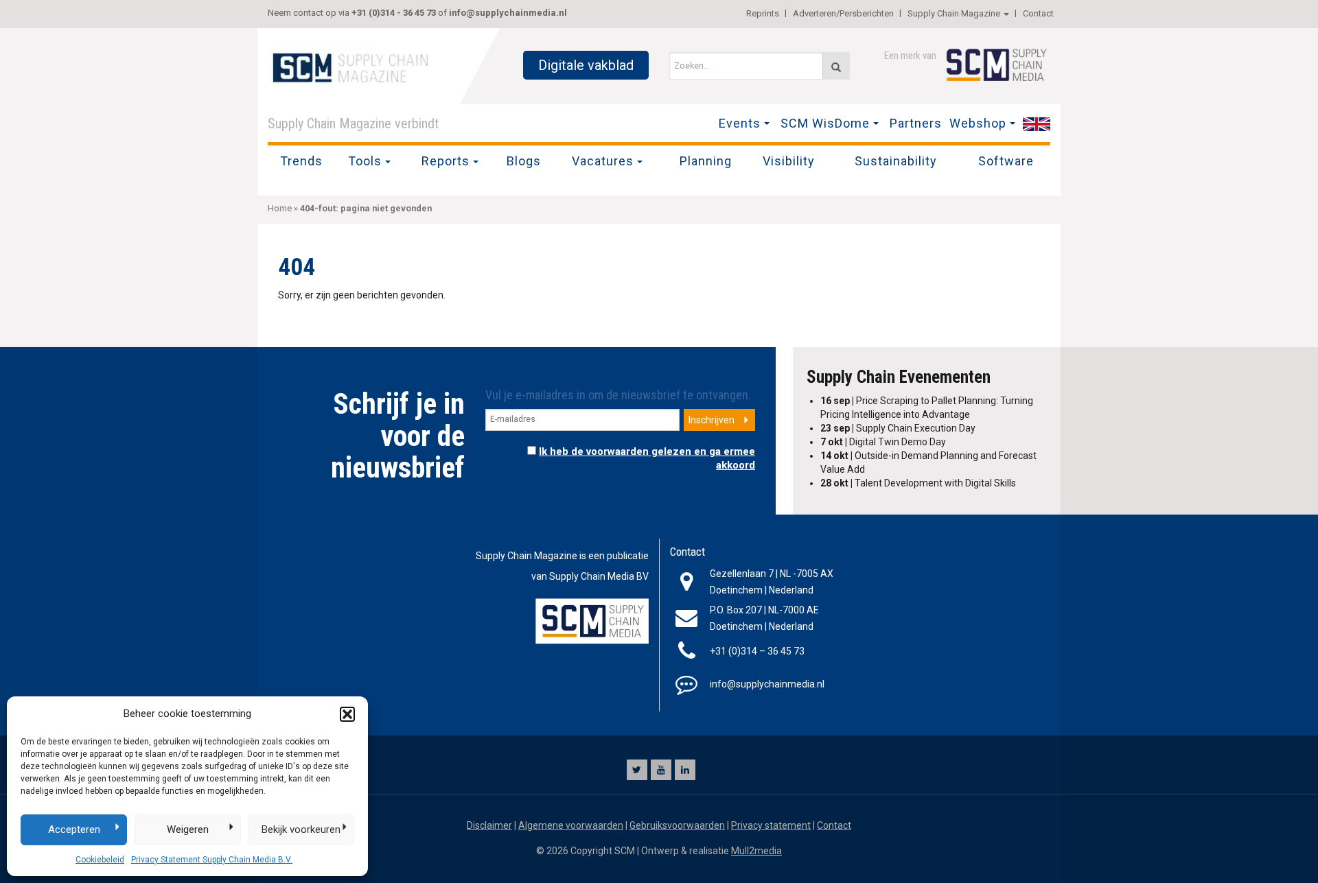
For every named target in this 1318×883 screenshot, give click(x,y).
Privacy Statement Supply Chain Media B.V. (211, 859)
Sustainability (896, 161)
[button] (347, 714)
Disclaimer (489, 825)
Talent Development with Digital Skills (918, 483)
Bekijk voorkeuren (301, 829)
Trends (301, 161)
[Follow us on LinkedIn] (685, 770)
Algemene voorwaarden (570, 825)
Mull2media (756, 850)
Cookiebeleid (100, 859)
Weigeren (188, 829)
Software (1006, 161)
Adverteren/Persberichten (843, 13)
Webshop (977, 123)
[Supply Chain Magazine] (353, 66)
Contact (1038, 13)
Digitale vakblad (586, 65)
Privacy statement (771, 825)
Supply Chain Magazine (953, 13)
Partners (916, 123)
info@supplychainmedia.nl (508, 13)
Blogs (524, 161)
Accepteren (74, 829)
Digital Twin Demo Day (883, 441)
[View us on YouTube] (661, 770)
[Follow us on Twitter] (637, 770)
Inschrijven (712, 419)
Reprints (762, 13)
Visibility (789, 161)
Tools (365, 161)
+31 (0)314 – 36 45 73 (757, 651)
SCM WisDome (825, 123)
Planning (706, 161)
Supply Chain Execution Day (897, 428)
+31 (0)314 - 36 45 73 (393, 13)
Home (280, 208)
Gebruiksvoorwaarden (677, 825)
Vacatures (603, 161)
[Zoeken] (836, 66)
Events (740, 123)
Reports (445, 161)
